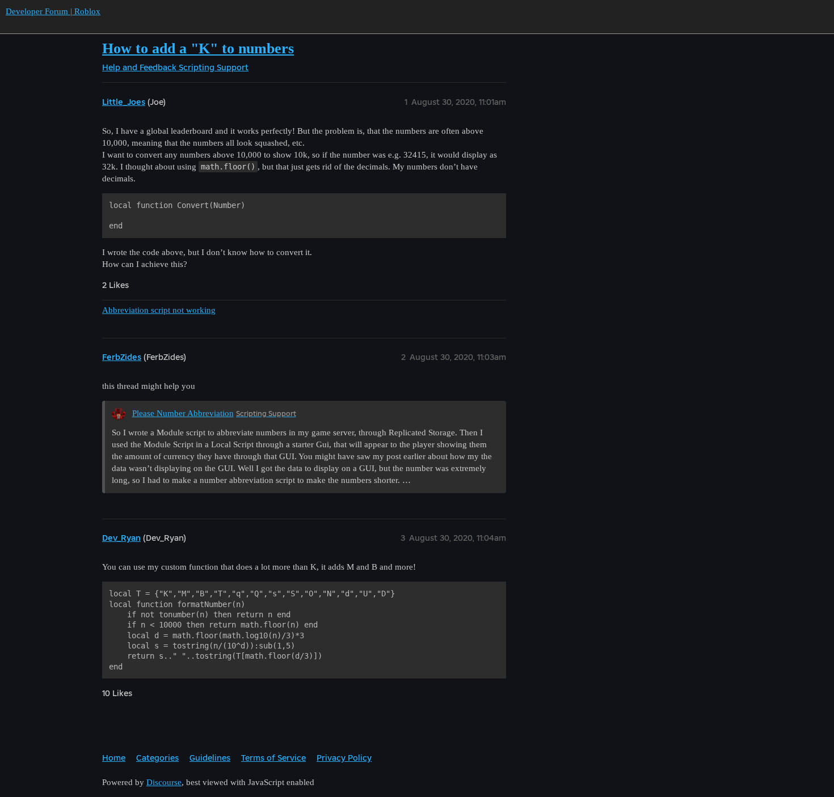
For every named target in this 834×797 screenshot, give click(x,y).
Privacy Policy (344, 757)
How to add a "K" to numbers (198, 48)
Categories (157, 757)
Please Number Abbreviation (183, 413)
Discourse (164, 782)
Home (113, 757)
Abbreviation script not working (159, 310)
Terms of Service (273, 757)
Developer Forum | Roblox (53, 11)
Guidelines (209, 757)
